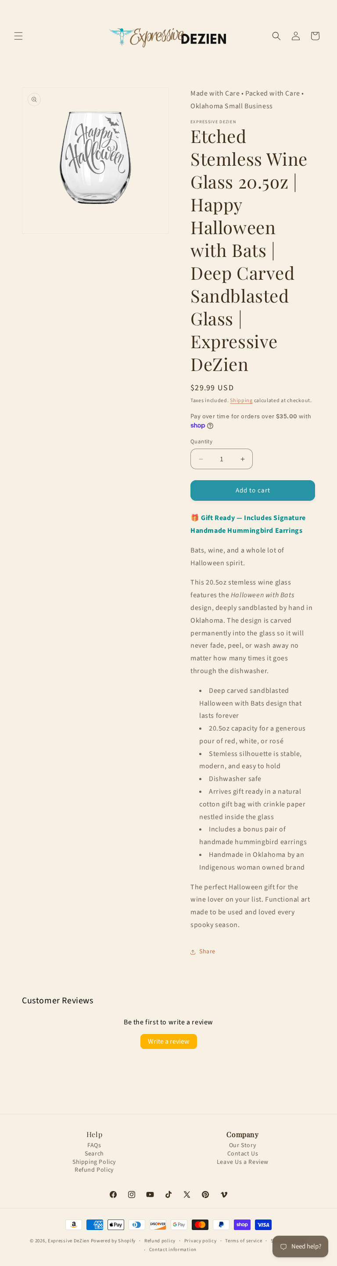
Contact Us (242, 1154)
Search (94, 1154)
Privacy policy (200, 1240)
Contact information (173, 1249)
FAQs (94, 1145)
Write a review (169, 1041)
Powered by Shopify (113, 1240)
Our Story (242, 1145)
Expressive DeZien (69, 1240)
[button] (18, 36)
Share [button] (207, 951)
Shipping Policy (94, 1162)
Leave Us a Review (243, 1162)
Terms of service (243, 1240)
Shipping (241, 400)
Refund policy (160, 1240)
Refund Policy (94, 1170)
